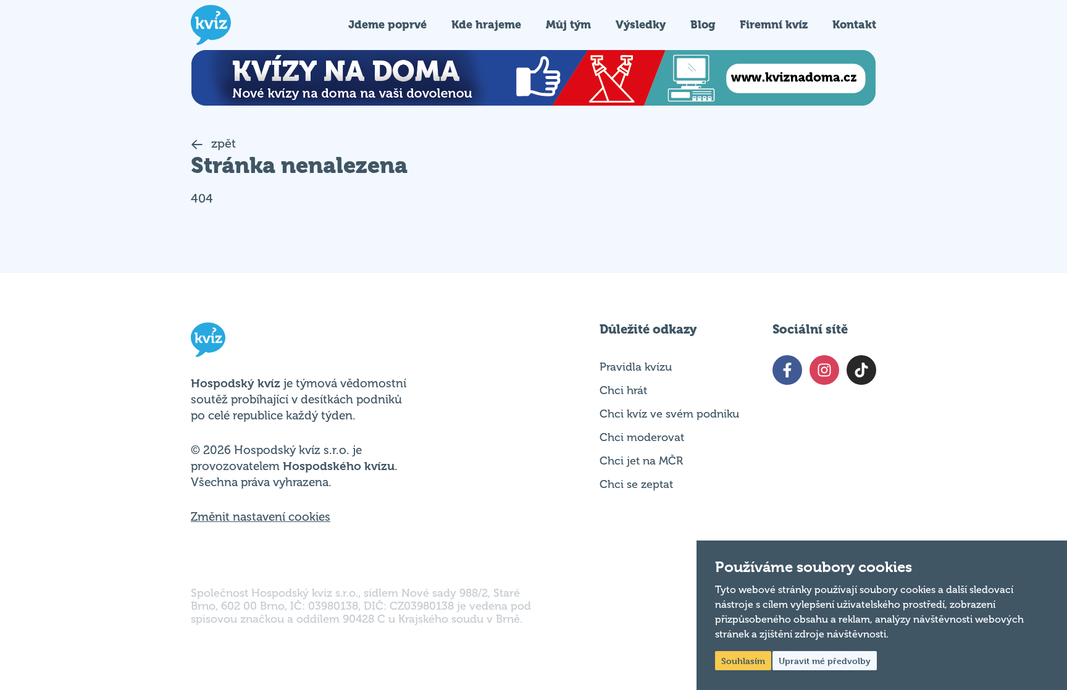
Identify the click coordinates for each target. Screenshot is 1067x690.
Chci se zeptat (636, 484)
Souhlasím (743, 660)
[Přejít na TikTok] (861, 370)
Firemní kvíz (774, 24)
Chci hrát (623, 390)
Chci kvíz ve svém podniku (669, 414)
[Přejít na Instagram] (824, 370)
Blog (702, 24)
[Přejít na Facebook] (787, 370)
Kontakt (854, 24)
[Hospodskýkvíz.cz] (211, 25)
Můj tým (568, 24)
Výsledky (641, 24)
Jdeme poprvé (387, 24)
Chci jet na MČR (641, 461)
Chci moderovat (642, 437)
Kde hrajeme (486, 24)
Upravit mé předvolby (825, 660)
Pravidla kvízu (636, 367)
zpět (222, 144)
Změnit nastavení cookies (260, 517)
